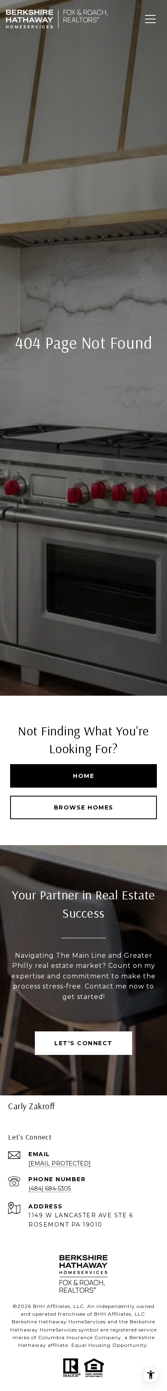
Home (83, 776)
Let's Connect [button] (83, 1043)
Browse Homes (83, 807)
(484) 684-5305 (49, 1188)
